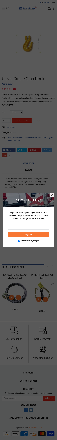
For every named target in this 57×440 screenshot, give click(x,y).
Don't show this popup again (30, 241)
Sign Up (28, 234)
